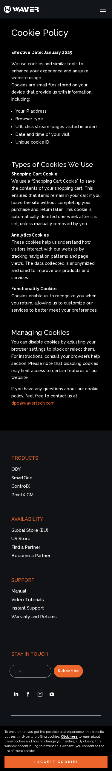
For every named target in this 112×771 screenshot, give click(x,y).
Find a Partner (25, 547)
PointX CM (22, 495)
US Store (20, 538)
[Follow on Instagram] (40, 694)
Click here (69, 736)
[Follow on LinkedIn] (16, 694)
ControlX (20, 486)
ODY (16, 469)
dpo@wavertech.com (33, 403)
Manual (18, 591)
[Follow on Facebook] (28, 694)
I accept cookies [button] (56, 762)
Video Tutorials (27, 599)
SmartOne (22, 478)
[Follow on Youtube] (52, 694)
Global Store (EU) (29, 530)
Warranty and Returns (34, 616)
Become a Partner (30, 555)
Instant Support (27, 608)
